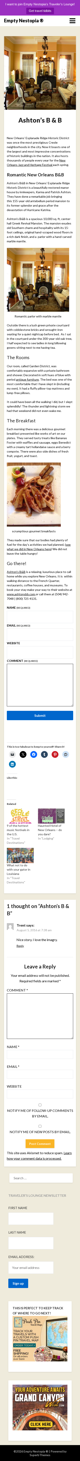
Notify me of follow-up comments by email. (40, 1113)
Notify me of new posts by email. (40, 1132)
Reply (20, 946)
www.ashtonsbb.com (21, 594)
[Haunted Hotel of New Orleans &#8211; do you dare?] (51, 816)
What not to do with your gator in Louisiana (18, 869)
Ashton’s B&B (16, 572)
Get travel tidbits (40, 11)
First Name (17, 1208)
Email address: (21, 1257)
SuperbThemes (40, 1455)
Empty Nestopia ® (24, 20)
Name (18, 607)
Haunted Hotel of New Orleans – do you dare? (50, 830)
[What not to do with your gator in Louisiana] (20, 855)
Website (13, 643)
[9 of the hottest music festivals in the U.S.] (20, 816)
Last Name (17, 1232)
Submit (40, 715)
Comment (22, 661)
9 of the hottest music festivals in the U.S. (18, 830)
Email (18, 625)
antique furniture (27, 379)
